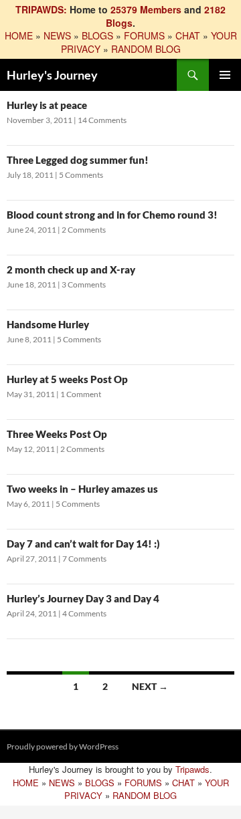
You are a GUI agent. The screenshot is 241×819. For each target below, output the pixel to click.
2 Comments (84, 230)
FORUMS (144, 35)
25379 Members (145, 9)
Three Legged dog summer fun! (78, 160)
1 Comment (80, 394)
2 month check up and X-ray (71, 269)
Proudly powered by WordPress (62, 746)
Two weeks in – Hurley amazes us (82, 489)
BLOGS (97, 35)
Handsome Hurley (48, 324)
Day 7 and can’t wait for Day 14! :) (83, 544)
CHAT (187, 35)
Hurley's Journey (52, 75)
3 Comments (84, 284)
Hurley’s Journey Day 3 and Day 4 (83, 598)
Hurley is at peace (47, 105)
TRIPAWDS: (41, 9)
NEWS (57, 35)
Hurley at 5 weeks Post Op (67, 379)
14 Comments (102, 120)
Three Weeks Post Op (57, 434)
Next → (150, 686)
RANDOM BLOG (146, 48)
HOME (19, 35)
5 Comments (81, 175)
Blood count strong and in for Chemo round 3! (112, 215)
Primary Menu (225, 75)
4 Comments (84, 613)
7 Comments (84, 559)
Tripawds (192, 769)
